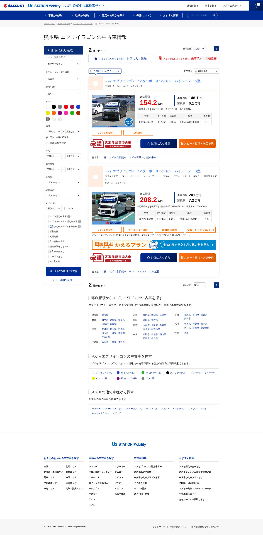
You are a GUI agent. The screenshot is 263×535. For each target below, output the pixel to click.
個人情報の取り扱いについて (205, 527)
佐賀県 (196, 324)
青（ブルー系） (128, 372)
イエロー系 (101, 378)
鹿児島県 (205, 328)
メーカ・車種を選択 (55, 57)
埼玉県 (105, 333)
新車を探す (211, 5)
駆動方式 (50, 190)
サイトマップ (158, 527)
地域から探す (82, 15)
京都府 (146, 325)
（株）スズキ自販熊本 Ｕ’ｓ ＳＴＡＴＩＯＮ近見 (130, 271)
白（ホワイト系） (104, 372)
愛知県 (154, 315)
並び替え (188, 71)
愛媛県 (204, 315)
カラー (49, 102)
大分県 (187, 328)
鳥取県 (146, 334)
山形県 (105, 324)
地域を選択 (51, 87)
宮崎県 (196, 328)
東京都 (121, 333)
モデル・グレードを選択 (57, 72)
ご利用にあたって (178, 527)
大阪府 (154, 325)
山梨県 (113, 342)
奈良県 (146, 329)
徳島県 (187, 315)
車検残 (49, 177)
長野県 (121, 342)
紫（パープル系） (129, 378)
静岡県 (146, 315)
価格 (48, 126)
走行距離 (50, 164)
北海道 (105, 315)
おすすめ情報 (170, 15)
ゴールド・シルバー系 (205, 373)
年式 (48, 151)
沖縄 (186, 333)
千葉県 (113, 333)
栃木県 (113, 329)
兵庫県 (163, 325)
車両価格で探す (58, 143)
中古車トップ (49, 24)
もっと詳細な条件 (62, 280)
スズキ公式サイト (232, 5)
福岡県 (187, 324)
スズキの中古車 (63, 24)
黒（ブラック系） (178, 372)
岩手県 (105, 320)
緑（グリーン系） (154, 372)
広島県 (146, 338)
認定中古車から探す (113, 15)
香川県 (196, 315)
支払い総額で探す (59, 137)
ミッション (51, 203)
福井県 (154, 320)
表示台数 (187, 48)
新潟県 (105, 342)
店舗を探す (193, 5)
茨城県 (105, 329)
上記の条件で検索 (65, 271)
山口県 (154, 338)
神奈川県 (106, 337)
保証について (143, 15)
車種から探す (55, 15)
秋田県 (121, 320)
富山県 (146, 320)
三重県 (163, 315)
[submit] (214, 15)
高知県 (187, 318)
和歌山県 (155, 329)
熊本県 (204, 324)
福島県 (113, 324)
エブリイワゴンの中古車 (82, 24)
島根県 (154, 334)
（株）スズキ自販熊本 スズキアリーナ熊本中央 (128, 157)
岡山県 (163, 334)
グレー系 (150, 378)
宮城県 (113, 320)
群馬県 (121, 329)
